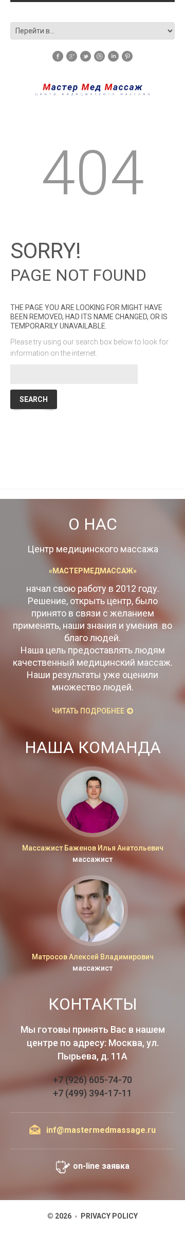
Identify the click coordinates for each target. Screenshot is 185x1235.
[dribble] (99, 55)
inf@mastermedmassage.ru (101, 1130)
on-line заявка (101, 1166)
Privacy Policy (109, 1216)
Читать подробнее (88, 711)
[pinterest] (127, 55)
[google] (71, 55)
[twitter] (85, 55)
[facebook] (57, 55)
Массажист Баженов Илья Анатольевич (92, 848)
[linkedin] (113, 55)
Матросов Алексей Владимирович (93, 957)
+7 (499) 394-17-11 (92, 1093)
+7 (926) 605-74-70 (92, 1079)
